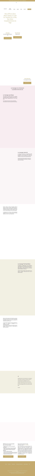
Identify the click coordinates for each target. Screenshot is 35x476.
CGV (29, 464)
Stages (14, 9)
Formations (9, 464)
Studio (6, 464)
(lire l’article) (26, 445)
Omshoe (18, 9)
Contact (25, 9)
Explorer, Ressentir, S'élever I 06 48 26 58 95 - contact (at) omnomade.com (17, 0)
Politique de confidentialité (19, 464)
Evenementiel (13, 464)
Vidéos (21, 9)
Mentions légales (26, 464)
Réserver (29, 9)
